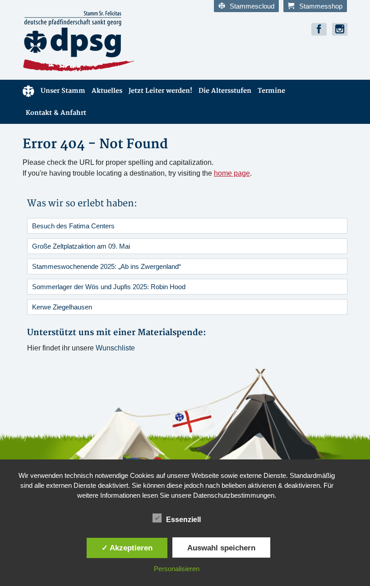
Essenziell (183, 519)
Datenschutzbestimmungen (233, 495)
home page (232, 173)
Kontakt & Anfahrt (56, 113)
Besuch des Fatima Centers (73, 226)
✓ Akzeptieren (127, 548)
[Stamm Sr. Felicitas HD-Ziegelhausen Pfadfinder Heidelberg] (100, 41)
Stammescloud (252, 6)
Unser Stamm (63, 91)
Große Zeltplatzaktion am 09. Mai (81, 246)
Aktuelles (107, 91)
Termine (271, 91)
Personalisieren (176, 568)
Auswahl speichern (221, 548)
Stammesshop (320, 6)
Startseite (28, 91)
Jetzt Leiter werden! (160, 91)
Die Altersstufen (225, 91)
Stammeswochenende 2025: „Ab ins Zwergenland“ (106, 266)
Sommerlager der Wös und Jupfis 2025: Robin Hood (108, 287)
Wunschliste (115, 348)
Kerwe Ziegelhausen (62, 307)
